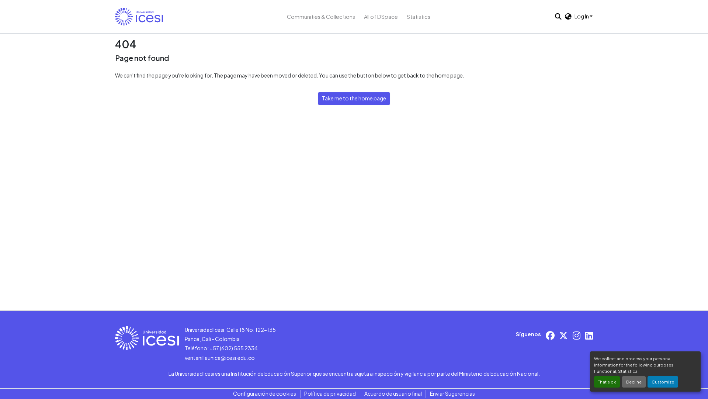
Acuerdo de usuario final (393, 393)
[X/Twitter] (563, 335)
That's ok (607, 381)
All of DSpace (381, 16)
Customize (663, 381)
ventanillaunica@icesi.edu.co (220, 357)
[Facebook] (550, 335)
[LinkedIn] (589, 335)
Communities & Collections (321, 16)
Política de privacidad (330, 393)
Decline (634, 381)
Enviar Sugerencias (452, 393)
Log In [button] (582, 16)
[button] (139, 16)
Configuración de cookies (264, 393)
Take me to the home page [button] (354, 98)
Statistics (418, 16)
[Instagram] (576, 335)
